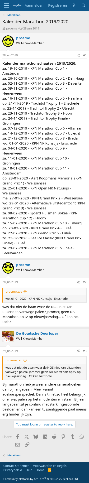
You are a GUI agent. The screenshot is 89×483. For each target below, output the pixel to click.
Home (40, 470)
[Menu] (6, 5)
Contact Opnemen (16, 466)
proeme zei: (13, 291)
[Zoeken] (83, 5)
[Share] (78, 55)
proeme (11, 28)
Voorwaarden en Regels (49, 466)
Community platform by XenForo (41, 479)
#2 (85, 282)
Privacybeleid (12, 470)
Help (29, 470)
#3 (85, 351)
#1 (85, 55)
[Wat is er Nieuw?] (74, 5)
